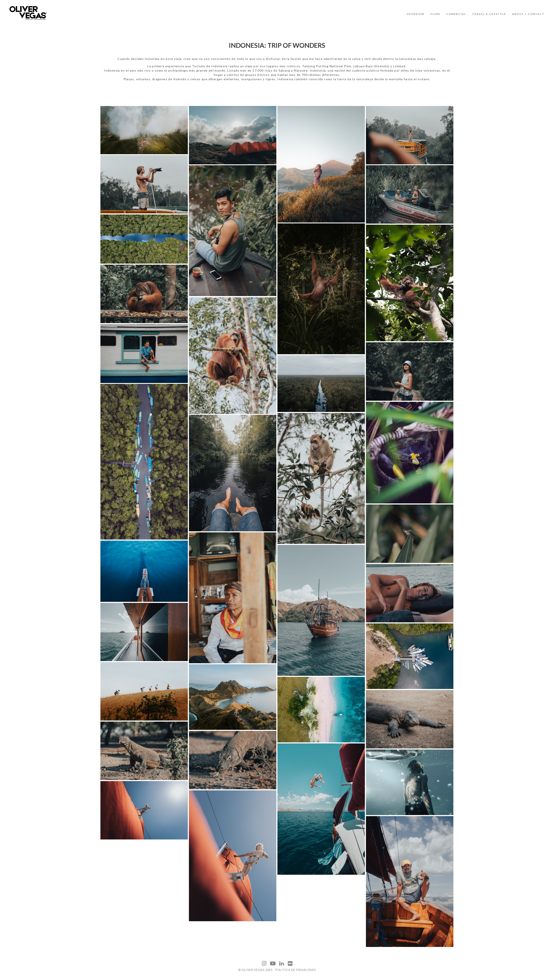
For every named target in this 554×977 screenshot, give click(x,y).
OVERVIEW (415, 14)
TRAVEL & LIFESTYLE (489, 14)
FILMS (435, 14)
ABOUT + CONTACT (528, 14)
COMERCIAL (456, 14)
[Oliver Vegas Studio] (28, 13)
